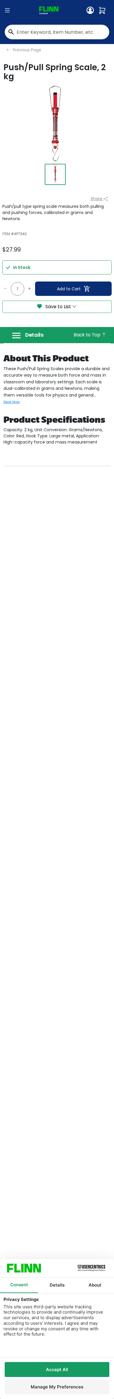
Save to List (58, 306)
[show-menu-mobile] (7, 10)
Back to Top (87, 334)
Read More (12, 402)
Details (34, 334)
